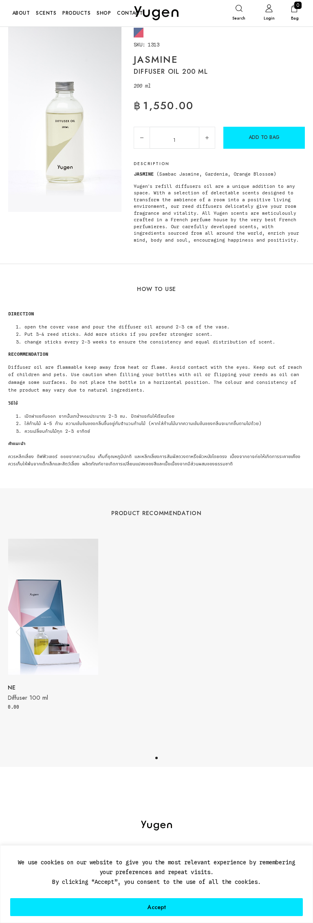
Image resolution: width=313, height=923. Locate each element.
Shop (104, 13)
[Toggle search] (239, 14)
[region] (156, 884)
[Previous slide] (18, 632)
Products (76, 13)
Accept (157, 907)
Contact (130, 13)
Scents (46, 13)
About (21, 13)
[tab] (156, 758)
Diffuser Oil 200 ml (171, 71)
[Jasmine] (138, 32)
